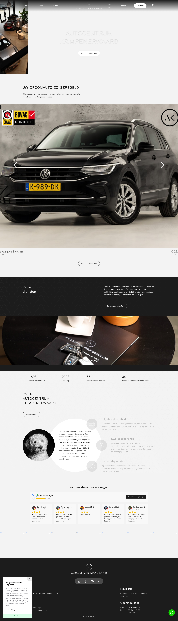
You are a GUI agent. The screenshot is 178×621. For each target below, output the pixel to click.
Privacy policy (89, 617)
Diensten (54, 6)
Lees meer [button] (36, 521)
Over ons (110, 5)
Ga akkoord (17, 616)
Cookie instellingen (11, 610)
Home (26, 6)
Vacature (123, 6)
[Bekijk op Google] (34, 508)
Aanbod (39, 6)
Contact (140, 6)
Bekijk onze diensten (115, 306)
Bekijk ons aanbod (89, 53)
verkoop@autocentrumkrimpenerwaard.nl (40, 593)
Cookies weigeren (24, 610)
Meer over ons (31, 414)
